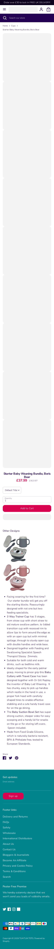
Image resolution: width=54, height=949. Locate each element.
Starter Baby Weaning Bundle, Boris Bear (21, 29)
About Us (8, 844)
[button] (27, 517)
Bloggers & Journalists (16, 855)
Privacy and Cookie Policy (18, 865)
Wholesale (9, 833)
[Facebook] (9, 909)
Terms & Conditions (14, 871)
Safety (6, 827)
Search (7, 876)
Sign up (13, 796)
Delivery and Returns (15, 816)
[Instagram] (14, 909)
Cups (13, 25)
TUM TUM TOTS (26, 938)
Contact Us (9, 849)
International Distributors (17, 838)
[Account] (41, 8)
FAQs (6, 822)
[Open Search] (4, 18)
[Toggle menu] (4, 9)
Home (5, 25)
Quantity (8, 498)
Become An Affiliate (14, 860)
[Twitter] (4, 909)
